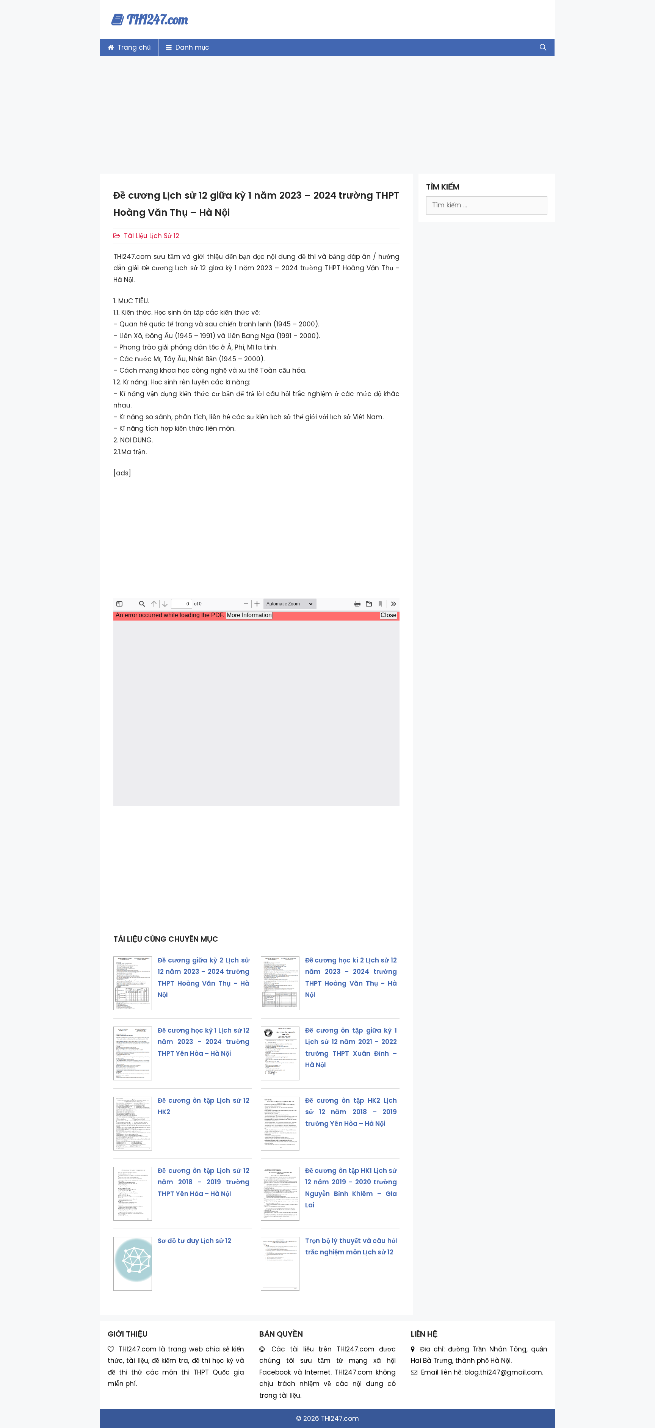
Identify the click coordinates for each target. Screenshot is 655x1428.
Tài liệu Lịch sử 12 (151, 235)
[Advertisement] (327, 115)
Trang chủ (133, 47)
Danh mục (191, 47)
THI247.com (157, 19)
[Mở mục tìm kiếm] (543, 47)
